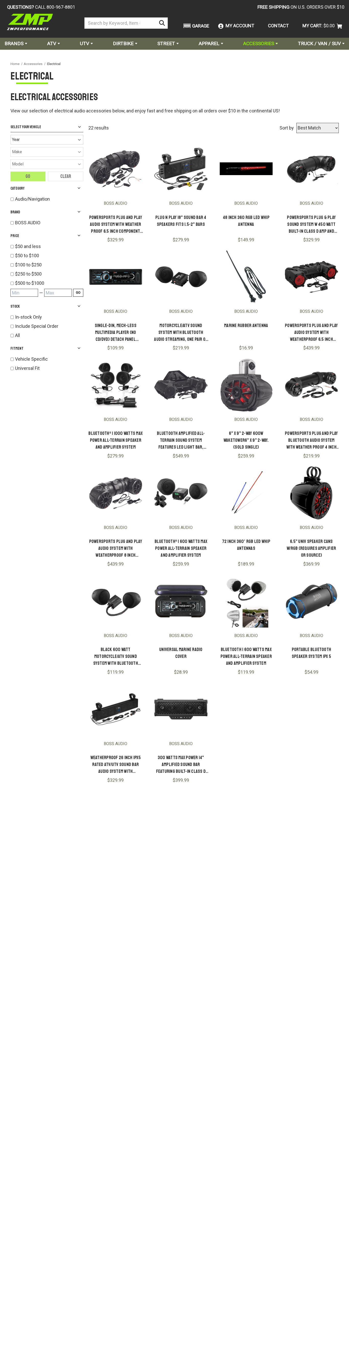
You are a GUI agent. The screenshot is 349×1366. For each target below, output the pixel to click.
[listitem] (49, 246)
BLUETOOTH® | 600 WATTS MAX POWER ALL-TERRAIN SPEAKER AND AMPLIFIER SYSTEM (181, 548)
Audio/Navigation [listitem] (32, 199)
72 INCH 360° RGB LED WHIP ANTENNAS (246, 545)
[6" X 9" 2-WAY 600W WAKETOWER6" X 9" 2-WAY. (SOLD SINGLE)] (246, 384)
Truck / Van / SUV (319, 43)
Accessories (258, 43)
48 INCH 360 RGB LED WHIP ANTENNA (246, 221)
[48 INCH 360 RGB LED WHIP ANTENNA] (246, 168)
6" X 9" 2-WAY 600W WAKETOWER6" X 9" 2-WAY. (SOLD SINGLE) (246, 440)
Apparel (209, 43)
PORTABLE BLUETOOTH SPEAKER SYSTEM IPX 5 (311, 653)
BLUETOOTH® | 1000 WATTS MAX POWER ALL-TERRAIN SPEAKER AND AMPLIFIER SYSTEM (115, 440)
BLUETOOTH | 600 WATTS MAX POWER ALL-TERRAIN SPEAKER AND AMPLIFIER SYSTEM (246, 656)
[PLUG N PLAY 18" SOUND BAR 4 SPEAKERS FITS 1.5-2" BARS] (180, 168)
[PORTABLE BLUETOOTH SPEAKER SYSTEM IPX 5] (311, 601)
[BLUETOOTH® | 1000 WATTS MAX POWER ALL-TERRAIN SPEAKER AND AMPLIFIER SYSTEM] (115, 384)
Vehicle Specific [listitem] (31, 359)
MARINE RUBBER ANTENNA (246, 325)
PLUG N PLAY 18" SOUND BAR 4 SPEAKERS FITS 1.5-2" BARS (180, 221)
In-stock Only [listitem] (28, 317)
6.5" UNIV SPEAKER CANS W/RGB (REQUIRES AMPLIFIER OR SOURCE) (311, 548)
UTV (84, 43)
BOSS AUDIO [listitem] (27, 222)
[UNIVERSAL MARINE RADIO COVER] (180, 601)
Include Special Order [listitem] (36, 326)
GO (78, 292)
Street (166, 43)
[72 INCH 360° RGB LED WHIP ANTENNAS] (246, 492)
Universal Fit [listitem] (27, 368)
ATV (51, 43)
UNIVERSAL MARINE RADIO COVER (181, 653)
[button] (195, 25)
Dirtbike (123, 43)
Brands (14, 43)
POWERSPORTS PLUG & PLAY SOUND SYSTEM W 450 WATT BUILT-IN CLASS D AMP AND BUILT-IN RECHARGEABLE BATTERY (311, 225)
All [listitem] (17, 335)
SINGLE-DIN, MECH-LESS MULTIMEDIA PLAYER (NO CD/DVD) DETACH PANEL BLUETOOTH (115, 333)
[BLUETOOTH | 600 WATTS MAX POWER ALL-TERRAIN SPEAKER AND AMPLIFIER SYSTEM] (246, 601)
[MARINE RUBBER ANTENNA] (246, 276)
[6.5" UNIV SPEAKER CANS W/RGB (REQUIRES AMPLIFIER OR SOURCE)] (311, 492)
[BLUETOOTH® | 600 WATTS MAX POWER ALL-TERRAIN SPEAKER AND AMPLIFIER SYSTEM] (180, 492)
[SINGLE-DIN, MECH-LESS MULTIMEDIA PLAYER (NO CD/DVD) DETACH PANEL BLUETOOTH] (115, 276)
